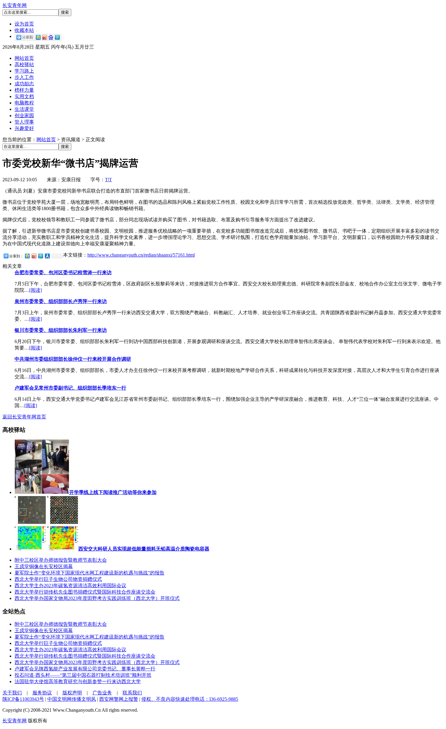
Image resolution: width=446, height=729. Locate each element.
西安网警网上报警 (118, 699)
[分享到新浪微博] (33, 256)
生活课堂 (24, 109)
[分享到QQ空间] (27, 256)
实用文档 (24, 96)
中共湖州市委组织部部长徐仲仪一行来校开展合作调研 (73, 359)
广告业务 (102, 692)
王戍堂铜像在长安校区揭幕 (44, 566)
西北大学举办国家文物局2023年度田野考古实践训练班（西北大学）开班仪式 (97, 598)
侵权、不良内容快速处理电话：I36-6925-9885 (189, 699)
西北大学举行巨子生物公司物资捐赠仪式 (58, 579)
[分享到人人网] (47, 256)
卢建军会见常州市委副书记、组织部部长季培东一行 (70, 387)
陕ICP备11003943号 (23, 699)
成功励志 (24, 83)
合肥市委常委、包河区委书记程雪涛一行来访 (63, 272)
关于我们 (12, 692)
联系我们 (132, 692)
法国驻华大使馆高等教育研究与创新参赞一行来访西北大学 (78, 681)
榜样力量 (24, 90)
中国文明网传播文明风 (71, 699)
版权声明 (72, 692)
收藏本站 (24, 30)
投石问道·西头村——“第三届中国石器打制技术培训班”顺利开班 (83, 675)
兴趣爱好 (24, 128)
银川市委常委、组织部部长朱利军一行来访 (61, 330)
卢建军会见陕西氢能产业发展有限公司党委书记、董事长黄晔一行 (85, 668)
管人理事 (24, 121)
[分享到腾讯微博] (40, 256)
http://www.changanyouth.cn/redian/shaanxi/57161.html (141, 254)
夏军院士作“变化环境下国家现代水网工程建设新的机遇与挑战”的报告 (89, 572)
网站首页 (24, 58)
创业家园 (24, 115)
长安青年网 (14, 5)
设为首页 (24, 23)
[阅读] (35, 290)
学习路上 (24, 70)
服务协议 (42, 692)
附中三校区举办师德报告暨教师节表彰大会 (61, 560)
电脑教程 (24, 102)
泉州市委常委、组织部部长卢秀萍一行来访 (61, 301)
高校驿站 (24, 64)
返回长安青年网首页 (24, 416)
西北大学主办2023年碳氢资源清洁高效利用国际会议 (70, 585)
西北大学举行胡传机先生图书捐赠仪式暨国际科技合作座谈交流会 (85, 591)
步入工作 (24, 77)
